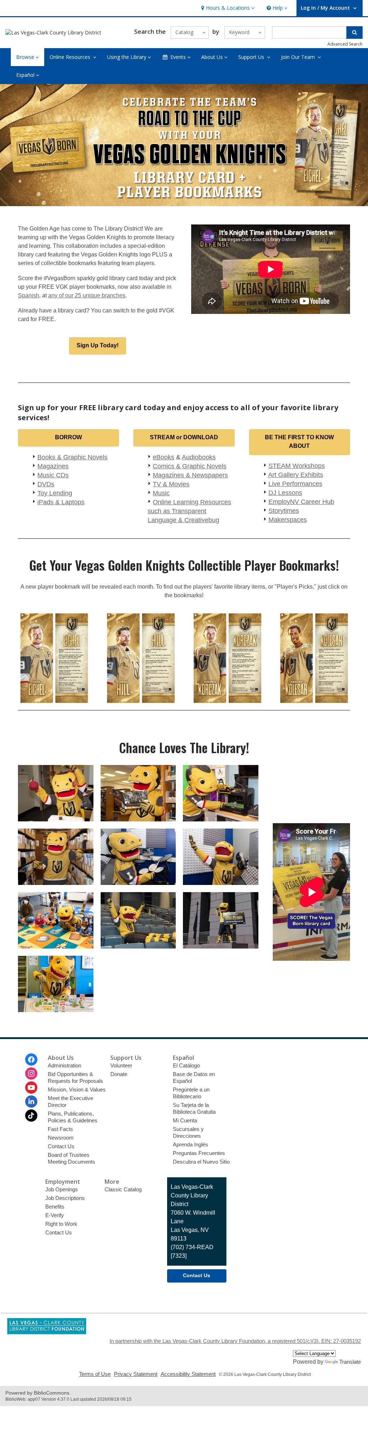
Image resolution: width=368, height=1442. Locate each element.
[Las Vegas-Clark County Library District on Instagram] (31, 1073)
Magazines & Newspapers (190, 475)
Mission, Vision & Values (77, 1089)
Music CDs (53, 475)
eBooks (163, 457)
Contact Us (61, 1146)
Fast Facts (60, 1129)
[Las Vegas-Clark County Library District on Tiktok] (31, 1115)
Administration (64, 1065)
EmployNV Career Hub (301, 501)
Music (161, 493)
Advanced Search (345, 44)
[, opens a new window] (46, 1332)
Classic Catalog (123, 1189)
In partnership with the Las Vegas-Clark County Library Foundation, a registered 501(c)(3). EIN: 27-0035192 (235, 1341)
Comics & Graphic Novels (189, 466)
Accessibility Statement (188, 1374)
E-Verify (54, 1215)
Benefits (54, 1207)
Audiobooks (199, 457)
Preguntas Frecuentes (199, 1153)
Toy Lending (54, 493)
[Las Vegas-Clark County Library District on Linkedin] (31, 1101)
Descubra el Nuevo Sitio (201, 1162)
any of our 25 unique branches (86, 295)
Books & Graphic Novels (72, 457)
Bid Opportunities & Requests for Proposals (75, 1077)
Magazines (53, 466)
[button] (227, 8)
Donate (118, 1074)
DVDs (45, 484)
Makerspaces (287, 519)
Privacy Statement (135, 1374)
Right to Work (61, 1224)
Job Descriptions (65, 1198)
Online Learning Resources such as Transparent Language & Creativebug (189, 511)
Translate (350, 1362)
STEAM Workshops (296, 465)
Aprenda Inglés (190, 1144)
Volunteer (121, 1065)
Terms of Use (95, 1374)
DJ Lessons (285, 492)
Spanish (28, 295)
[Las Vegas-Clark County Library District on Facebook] (31, 1059)
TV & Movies (171, 484)
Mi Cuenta (185, 1120)
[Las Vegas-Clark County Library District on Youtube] (31, 1087)
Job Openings (61, 1189)
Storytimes (283, 510)
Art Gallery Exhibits (295, 474)
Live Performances (295, 483)
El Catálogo (186, 1065)
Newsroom (61, 1138)
